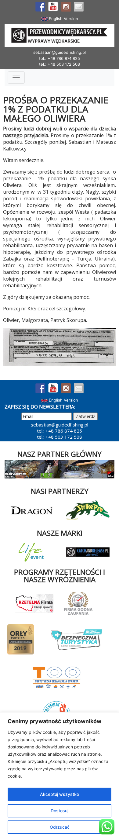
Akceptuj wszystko (59, 794)
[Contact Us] (79, 7)
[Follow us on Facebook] (40, 7)
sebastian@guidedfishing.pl (59, 52)
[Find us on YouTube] (53, 7)
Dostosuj (59, 810)
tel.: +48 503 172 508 (59, 64)
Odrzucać (60, 827)
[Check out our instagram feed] (66, 7)
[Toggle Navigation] (16, 77)
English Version (63, 18)
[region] (59, 775)
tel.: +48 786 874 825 (59, 58)
